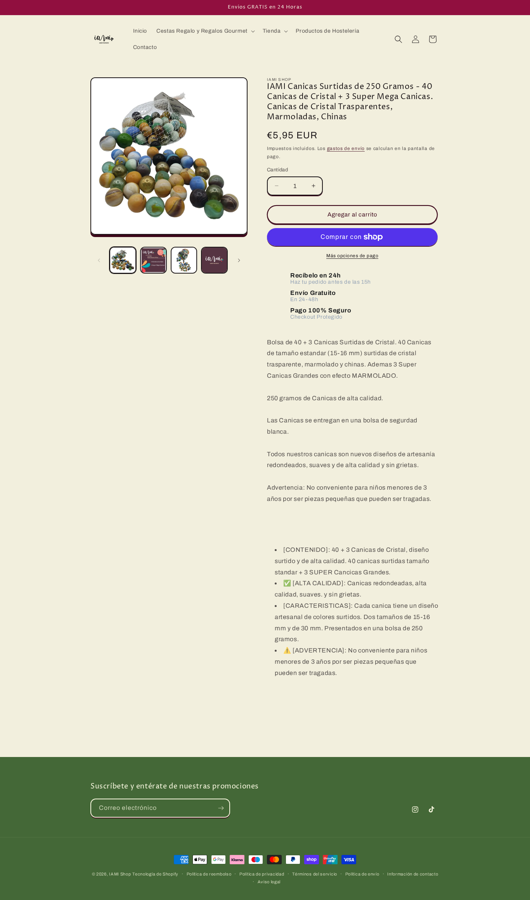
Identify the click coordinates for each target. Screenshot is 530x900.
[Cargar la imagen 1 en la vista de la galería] (122, 260)
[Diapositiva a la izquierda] (98, 260)
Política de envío (362, 874)
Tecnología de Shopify (155, 874)
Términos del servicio (314, 874)
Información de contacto (412, 874)
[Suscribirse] (220, 808)
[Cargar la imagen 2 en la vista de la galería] (153, 260)
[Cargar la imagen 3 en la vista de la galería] (184, 260)
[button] (205, 31)
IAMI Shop (120, 874)
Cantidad (277, 170)
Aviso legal (269, 881)
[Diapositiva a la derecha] (239, 260)
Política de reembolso (209, 874)
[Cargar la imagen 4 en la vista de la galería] (214, 260)
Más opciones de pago (352, 255)
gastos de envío (346, 148)
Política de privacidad (261, 874)
